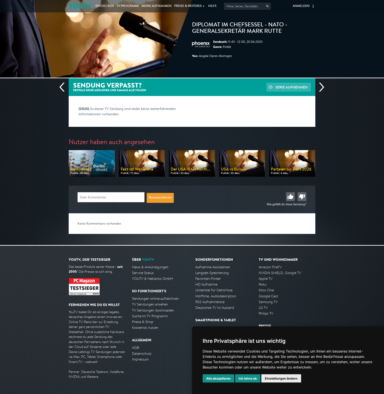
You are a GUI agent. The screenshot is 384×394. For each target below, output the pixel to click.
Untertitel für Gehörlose (213, 290)
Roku (262, 284)
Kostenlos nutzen (145, 327)
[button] (313, 6)
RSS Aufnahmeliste (209, 302)
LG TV (263, 307)
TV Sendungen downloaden (153, 310)
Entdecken (105, 6)
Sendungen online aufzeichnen (155, 298)
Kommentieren (160, 198)
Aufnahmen (157, 6)
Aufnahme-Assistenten (212, 267)
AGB (135, 347)
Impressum (140, 359)
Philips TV (266, 313)
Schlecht (302, 196)
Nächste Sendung (319, 87)
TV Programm (128, 6)
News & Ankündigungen (150, 267)
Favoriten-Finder (208, 278)
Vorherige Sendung (63, 87)
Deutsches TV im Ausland (214, 307)
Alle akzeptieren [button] (218, 378)
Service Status (143, 273)
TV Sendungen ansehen (150, 304)
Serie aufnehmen (291, 87)
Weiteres (188, 6)
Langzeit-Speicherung (212, 273)
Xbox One (266, 290)
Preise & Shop (142, 322)
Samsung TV (268, 302)
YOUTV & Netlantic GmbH (152, 278)
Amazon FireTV (270, 267)
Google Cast (268, 296)
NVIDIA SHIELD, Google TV (280, 273)
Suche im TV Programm (150, 316)
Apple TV (265, 278)
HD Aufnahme (206, 284)
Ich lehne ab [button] (248, 378)
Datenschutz (142, 353)
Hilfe (212, 6)
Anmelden (301, 6)
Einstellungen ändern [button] (281, 378)
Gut (290, 196)
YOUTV (80, 6)
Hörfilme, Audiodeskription (215, 296)
